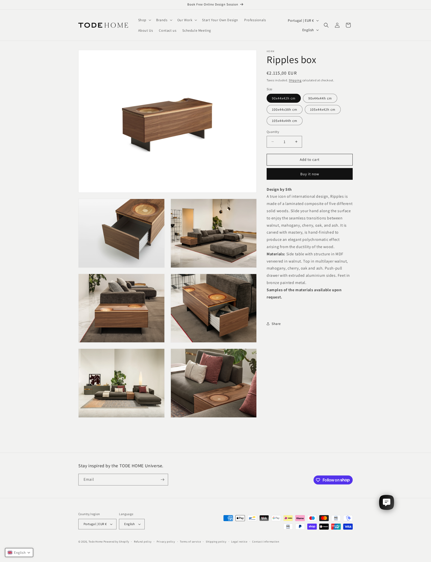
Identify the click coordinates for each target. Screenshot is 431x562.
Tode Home (96, 541)
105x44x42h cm (322, 109)
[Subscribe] (162, 479)
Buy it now (309, 174)
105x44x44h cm (284, 120)
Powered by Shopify (116, 541)
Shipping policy (216, 541)
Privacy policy (166, 541)
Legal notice (239, 541)
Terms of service (190, 541)
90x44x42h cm (284, 98)
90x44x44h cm (320, 98)
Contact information (265, 541)
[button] (144, 20)
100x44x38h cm (284, 109)
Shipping (295, 80)
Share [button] (276, 323)
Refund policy (143, 541)
